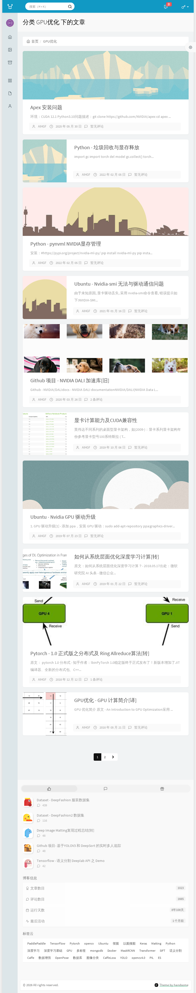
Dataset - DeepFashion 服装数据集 (63, 800)
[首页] (10, 37)
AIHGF (42, 126)
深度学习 (33, 950)
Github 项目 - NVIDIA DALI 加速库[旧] (69, 380)
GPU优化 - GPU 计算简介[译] (105, 700)
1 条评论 (96, 679)
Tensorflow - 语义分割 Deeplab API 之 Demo (71, 860)
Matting (156, 943)
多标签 (81, 950)
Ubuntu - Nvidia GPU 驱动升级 (63, 517)
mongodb (96, 950)
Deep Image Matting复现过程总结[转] (65, 830)
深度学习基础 (53, 950)
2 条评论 (96, 399)
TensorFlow (57, 943)
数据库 (77, 958)
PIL (152, 958)
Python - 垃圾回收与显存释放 (106, 147)
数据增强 (45, 958)
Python (170, 943)
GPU (69, 950)
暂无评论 (97, 126)
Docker (111, 950)
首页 (35, 41)
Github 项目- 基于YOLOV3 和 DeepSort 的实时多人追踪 (79, 845)
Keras (143, 943)
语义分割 (175, 950)
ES (159, 958)
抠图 (116, 943)
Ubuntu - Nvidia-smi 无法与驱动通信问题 (119, 284)
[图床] (10, 62)
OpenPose (62, 958)
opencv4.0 (138, 958)
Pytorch (75, 943)
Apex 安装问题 (46, 107)
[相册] (10, 49)
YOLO (123, 958)
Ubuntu (103, 943)
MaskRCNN (128, 950)
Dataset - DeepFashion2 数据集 (60, 815)
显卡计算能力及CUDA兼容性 (105, 420)
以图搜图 (129, 943)
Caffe (30, 958)
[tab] (49, 788)
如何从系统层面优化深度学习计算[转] (116, 556)
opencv (89, 943)
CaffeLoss (109, 958)
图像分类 (93, 958)
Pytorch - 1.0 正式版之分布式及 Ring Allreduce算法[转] (89, 653)
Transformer (147, 950)
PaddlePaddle (36, 943)
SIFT (162, 950)
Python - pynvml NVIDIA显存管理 (65, 243)
